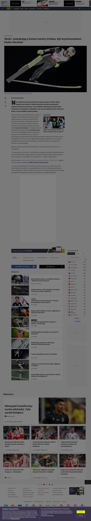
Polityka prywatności (15, 518)
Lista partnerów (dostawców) (47, 515)
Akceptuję (81, 511)
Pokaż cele (81, 515)
